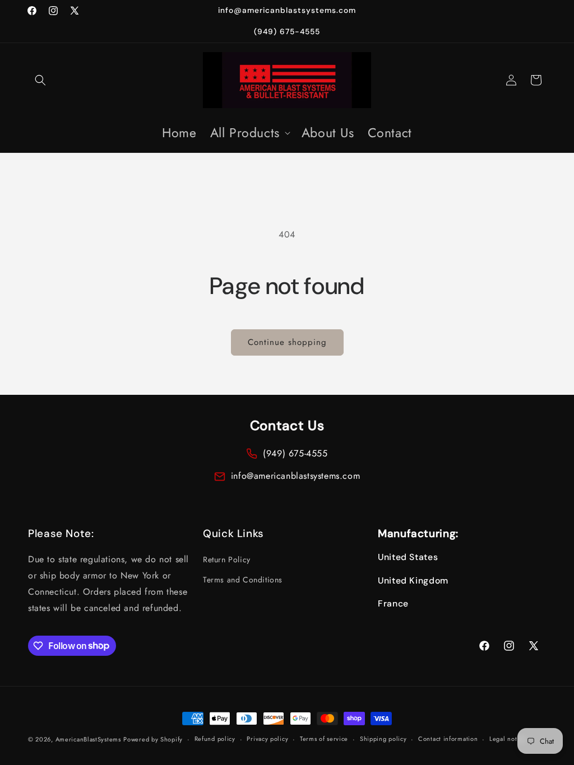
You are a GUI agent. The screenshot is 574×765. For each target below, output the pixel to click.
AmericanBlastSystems (88, 739)
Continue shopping (287, 342)
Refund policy (215, 738)
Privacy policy (267, 738)
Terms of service (324, 738)
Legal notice (507, 738)
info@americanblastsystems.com (295, 475)
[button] (40, 80)
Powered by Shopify (153, 739)
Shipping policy (383, 738)
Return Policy (227, 559)
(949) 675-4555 (295, 453)
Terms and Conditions (243, 579)
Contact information (448, 738)
